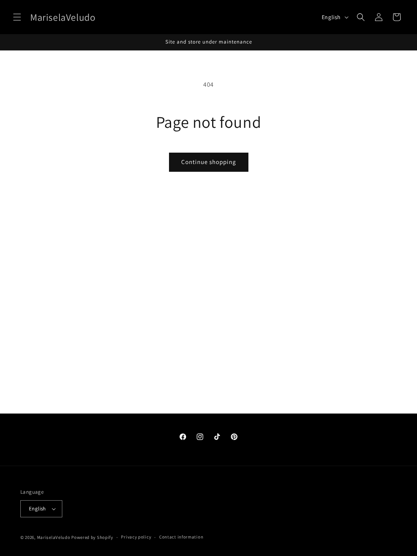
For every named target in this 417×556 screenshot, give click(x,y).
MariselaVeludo (53, 537)
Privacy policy (136, 537)
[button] (17, 17)
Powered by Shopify (92, 537)
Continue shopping (208, 162)
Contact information (181, 537)
